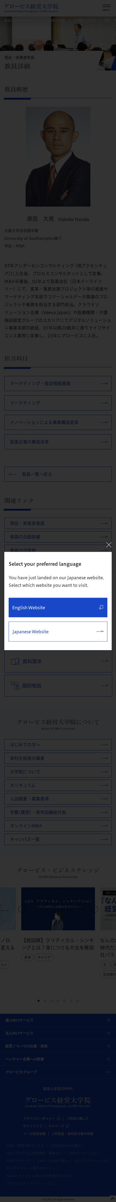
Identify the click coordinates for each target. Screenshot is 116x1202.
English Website (28, 607)
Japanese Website (30, 631)
